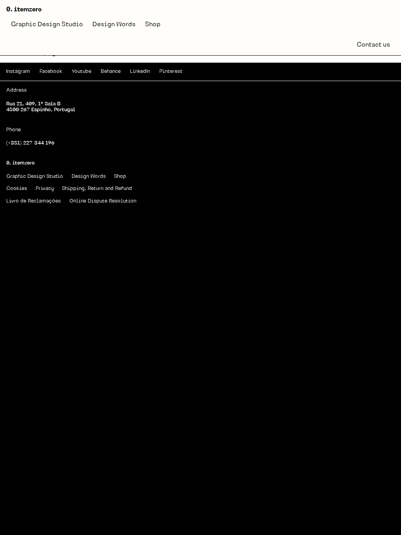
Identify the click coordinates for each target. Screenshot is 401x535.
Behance (111, 71)
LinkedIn (140, 71)
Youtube (81, 71)
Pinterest (170, 71)
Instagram (18, 71)
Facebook (51, 71)
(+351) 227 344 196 (30, 143)
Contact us (373, 45)
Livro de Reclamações (33, 201)
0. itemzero (24, 10)
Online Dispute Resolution (102, 201)
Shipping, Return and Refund (97, 188)
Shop (153, 25)
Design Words (113, 25)
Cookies (16, 188)
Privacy (45, 188)
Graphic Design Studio (47, 25)
